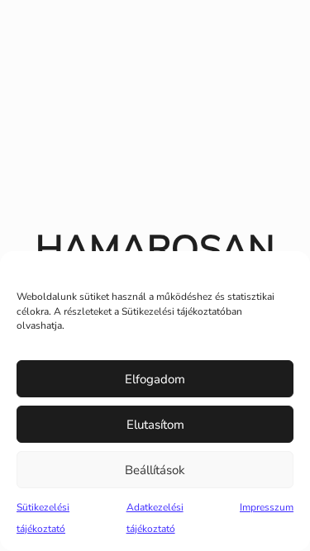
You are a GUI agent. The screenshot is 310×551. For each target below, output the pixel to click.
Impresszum (266, 507)
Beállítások (155, 470)
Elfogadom (155, 379)
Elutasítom (155, 424)
